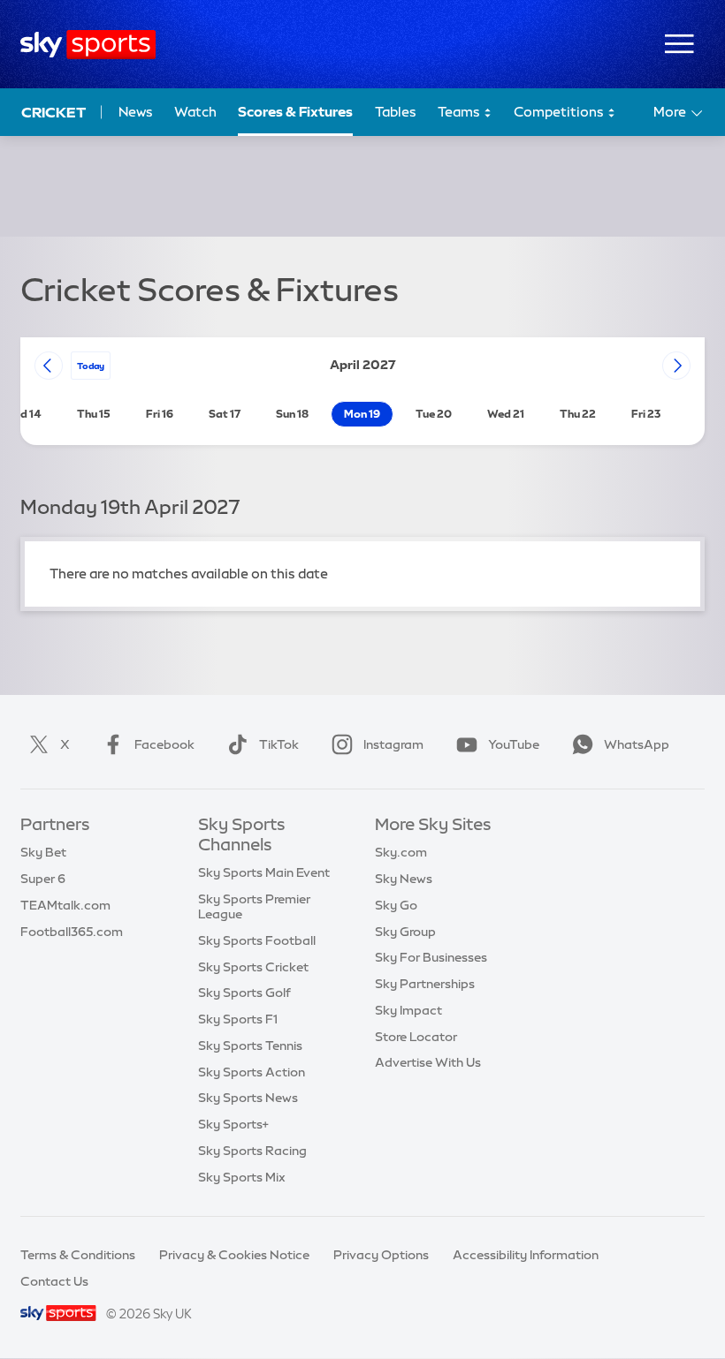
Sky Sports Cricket (253, 967)
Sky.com (401, 852)
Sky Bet (43, 852)
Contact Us (54, 1281)
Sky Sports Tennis (250, 1045)
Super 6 (42, 878)
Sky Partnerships (425, 984)
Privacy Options (381, 1255)
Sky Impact (408, 1010)
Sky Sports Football (257, 940)
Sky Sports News (248, 1097)
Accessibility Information (526, 1255)
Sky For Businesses (431, 957)
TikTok (279, 744)
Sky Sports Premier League (254, 906)
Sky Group (405, 931)
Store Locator (416, 1037)
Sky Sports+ (233, 1124)
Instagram (393, 744)
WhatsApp (636, 744)
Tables (395, 111)
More (669, 111)
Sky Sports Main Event (264, 872)
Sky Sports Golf (244, 992)
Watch (195, 111)
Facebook (164, 744)
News (135, 111)
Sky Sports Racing (252, 1150)
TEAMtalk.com (65, 905)
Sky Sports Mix (242, 1177)
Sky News (403, 878)
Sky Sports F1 (238, 1019)
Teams (460, 111)
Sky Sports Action (251, 1072)
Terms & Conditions (77, 1255)
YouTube (513, 744)
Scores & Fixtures (295, 111)
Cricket (53, 112)
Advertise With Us (428, 1062)
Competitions (560, 111)
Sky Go (396, 905)
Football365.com (71, 931)
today (90, 365)
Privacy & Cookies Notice (234, 1255)
